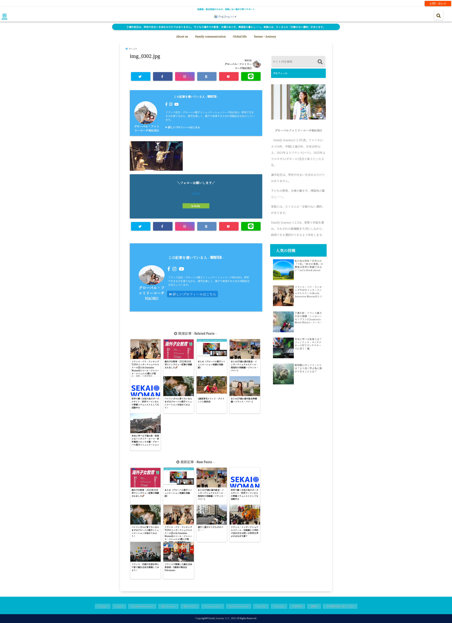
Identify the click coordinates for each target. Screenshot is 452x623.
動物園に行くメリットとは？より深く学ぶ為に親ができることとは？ (308, 368)
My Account (168, 606)
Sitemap (279, 606)
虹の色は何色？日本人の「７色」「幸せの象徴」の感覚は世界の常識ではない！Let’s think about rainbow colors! (309, 265)
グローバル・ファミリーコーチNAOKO (146, 128)
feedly (197, 205)
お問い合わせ (437, 3)
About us (182, 36)
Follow (196, 193)
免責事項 (297, 606)
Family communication (210, 36)
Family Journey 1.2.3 (218, 618)
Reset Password (239, 606)
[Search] (320, 62)
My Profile (190, 606)
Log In (119, 606)
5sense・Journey (265, 36)
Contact (102, 606)
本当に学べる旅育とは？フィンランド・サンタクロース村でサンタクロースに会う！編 (308, 344)
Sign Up (261, 606)
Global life (240, 36)
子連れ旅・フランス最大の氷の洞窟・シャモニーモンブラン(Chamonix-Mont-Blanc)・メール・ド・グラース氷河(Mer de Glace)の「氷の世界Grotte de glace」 (308, 317)
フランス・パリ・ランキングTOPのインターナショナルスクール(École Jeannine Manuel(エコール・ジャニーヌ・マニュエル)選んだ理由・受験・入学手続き (308, 291)
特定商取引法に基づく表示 (340, 606)
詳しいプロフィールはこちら (183, 127)
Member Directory (142, 606)
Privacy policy (213, 606)
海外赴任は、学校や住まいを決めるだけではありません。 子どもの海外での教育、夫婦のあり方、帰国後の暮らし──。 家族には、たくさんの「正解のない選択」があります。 (226, 27)
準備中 (314, 606)
